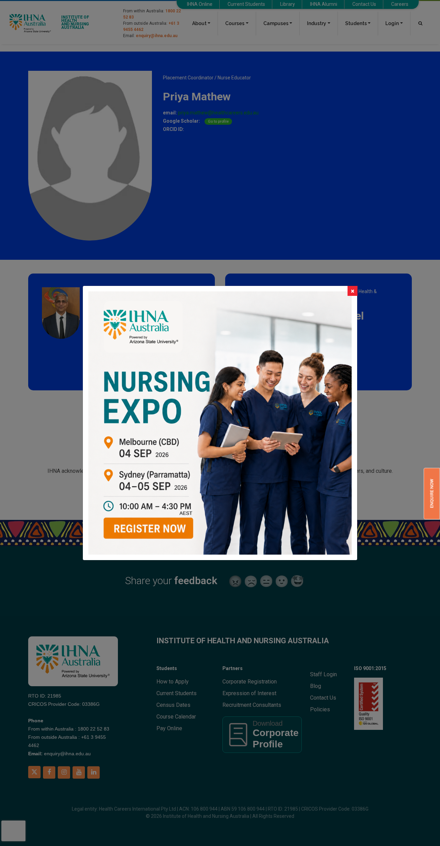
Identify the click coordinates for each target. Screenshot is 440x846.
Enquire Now (431, 493)
